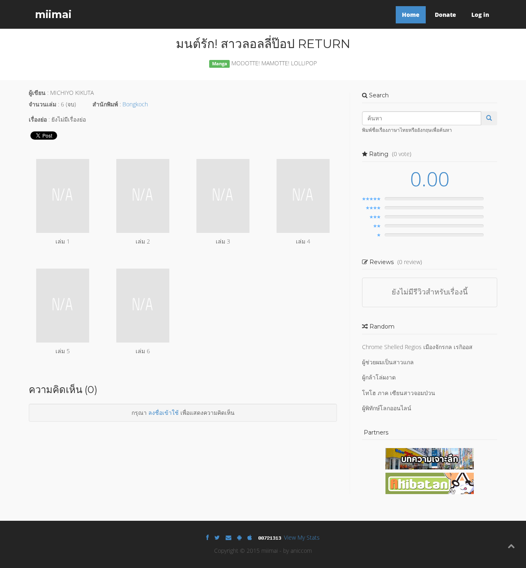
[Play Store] (239, 537)
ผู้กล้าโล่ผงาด (379, 377)
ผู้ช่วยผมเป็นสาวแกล (388, 362)
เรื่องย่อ (38, 119)
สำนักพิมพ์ (105, 104)
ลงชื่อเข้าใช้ (163, 412)
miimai (53, 14)
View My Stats (302, 537)
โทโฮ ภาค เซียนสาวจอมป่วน (398, 393)
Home (411, 14)
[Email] (228, 537)
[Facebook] (207, 537)
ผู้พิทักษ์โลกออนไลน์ (386, 408)
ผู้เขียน (37, 93)
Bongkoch (135, 104)
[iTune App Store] (249, 537)
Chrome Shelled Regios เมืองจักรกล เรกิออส (417, 347)
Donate (445, 14)
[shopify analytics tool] (271, 537)
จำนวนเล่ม (42, 104)
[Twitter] (217, 537)
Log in (480, 14)
